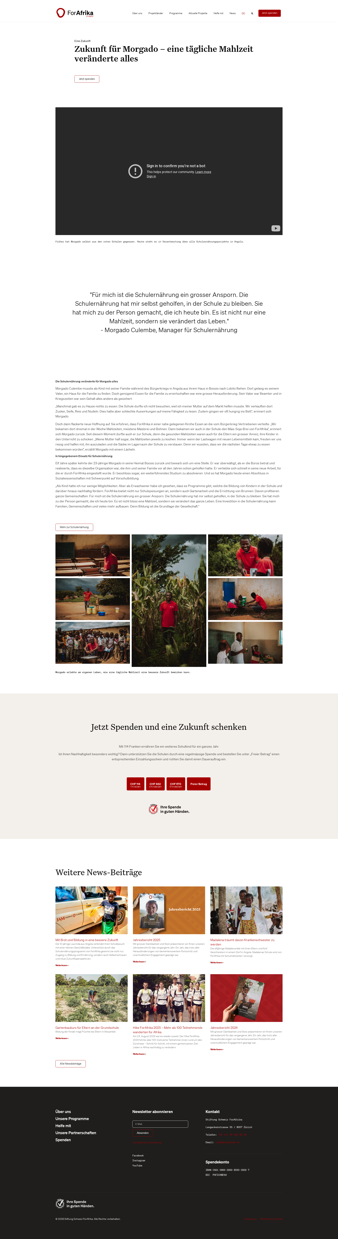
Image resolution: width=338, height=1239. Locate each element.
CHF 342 (155, 785)
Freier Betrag (198, 784)
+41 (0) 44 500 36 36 (232, 1134)
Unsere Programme (72, 1118)
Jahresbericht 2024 (224, 1028)
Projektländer (155, 13)
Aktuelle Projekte (198, 13)
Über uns (137, 13)
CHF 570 (176, 785)
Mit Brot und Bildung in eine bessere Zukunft (86, 940)
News (233, 13)
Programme (175, 13)
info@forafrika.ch (227, 1142)
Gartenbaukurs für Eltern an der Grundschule (87, 1028)
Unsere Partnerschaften (75, 1132)
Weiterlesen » (61, 965)
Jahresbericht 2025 (146, 940)
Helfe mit (218, 13)
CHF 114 (135, 785)
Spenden (63, 1139)
